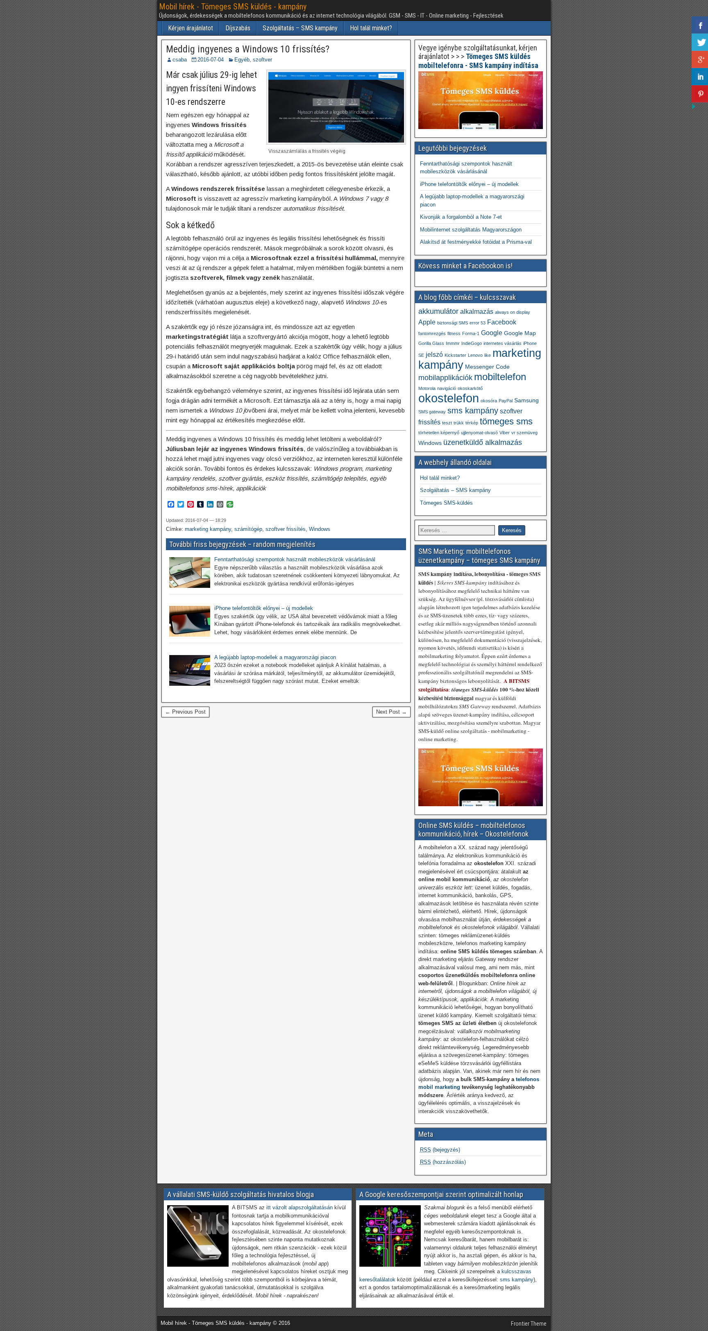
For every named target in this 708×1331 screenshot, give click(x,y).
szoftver (262, 60)
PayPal (506, 400)
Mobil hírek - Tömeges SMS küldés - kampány (232, 6)
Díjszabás (237, 28)
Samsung (526, 400)
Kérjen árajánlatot (190, 28)
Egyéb (242, 60)
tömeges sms (506, 421)
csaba (179, 60)
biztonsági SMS (452, 322)
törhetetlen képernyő (438, 432)
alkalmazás (476, 311)
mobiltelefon (500, 377)
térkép (471, 422)
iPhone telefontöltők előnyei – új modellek (469, 184)
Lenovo (475, 355)
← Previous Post (185, 712)
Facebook (501, 322)
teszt (447, 422)
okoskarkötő (470, 388)
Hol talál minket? (371, 28)
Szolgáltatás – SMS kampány (300, 28)
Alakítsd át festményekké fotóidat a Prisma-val (476, 242)
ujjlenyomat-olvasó (479, 432)
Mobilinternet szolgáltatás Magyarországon (471, 230)
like (487, 355)
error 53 (478, 322)
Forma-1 (470, 333)
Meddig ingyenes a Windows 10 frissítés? (247, 49)
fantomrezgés (432, 333)
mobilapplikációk (445, 378)
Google (491, 332)
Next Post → (391, 712)
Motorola (427, 388)
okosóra (489, 400)
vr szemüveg (524, 432)
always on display (512, 312)
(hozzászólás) (443, 1162)
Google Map (520, 333)
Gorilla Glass (431, 343)
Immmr (453, 343)
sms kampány (472, 410)
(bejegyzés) (440, 1150)
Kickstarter (455, 355)
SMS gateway (432, 411)
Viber (504, 432)
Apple (427, 322)
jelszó (434, 354)
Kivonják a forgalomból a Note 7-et (461, 217)
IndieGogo (471, 343)
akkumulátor (438, 311)
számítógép (248, 529)
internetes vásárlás (502, 343)
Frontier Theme (529, 1323)
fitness (454, 333)
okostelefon (448, 398)
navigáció (446, 388)
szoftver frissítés (286, 529)
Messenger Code (487, 366)
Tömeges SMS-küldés (446, 503)
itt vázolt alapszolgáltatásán (299, 1207)
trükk (459, 422)
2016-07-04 (210, 60)
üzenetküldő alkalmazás (482, 442)
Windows (319, 529)
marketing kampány (208, 529)
